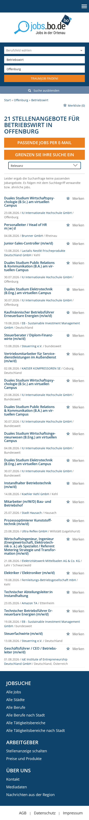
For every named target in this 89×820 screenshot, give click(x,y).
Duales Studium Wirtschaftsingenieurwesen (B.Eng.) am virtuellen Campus (30, 437)
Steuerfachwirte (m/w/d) (23, 633)
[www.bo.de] (44, 24)
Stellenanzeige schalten (26, 750)
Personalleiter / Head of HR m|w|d (25, 226)
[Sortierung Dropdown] (76, 165)
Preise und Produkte (24, 758)
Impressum (73, 812)
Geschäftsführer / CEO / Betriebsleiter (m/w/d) (30, 650)
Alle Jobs (13, 691)
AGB (22, 812)
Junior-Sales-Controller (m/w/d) (28, 243)
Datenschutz (44, 812)
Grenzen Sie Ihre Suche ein (44, 154)
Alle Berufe (15, 707)
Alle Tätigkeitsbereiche (25, 722)
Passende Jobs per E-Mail (44, 142)
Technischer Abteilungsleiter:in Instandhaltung (28, 594)
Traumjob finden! (44, 78)
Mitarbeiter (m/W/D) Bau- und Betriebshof (27, 503)
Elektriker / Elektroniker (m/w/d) (29, 572)
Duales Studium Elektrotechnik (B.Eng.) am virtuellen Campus (28, 291)
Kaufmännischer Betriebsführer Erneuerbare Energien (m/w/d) (29, 314)
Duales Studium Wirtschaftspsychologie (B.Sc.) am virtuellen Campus (29, 202)
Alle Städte (15, 699)
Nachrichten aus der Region (30, 794)
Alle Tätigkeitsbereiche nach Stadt (35, 730)
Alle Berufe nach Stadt (25, 715)
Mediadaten (16, 786)
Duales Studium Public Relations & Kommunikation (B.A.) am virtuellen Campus (29, 266)
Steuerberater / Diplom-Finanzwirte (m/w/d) (28, 337)
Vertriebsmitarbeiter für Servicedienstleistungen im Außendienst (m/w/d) (30, 357)
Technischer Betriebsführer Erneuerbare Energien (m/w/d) (28, 612)
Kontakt (12, 779)
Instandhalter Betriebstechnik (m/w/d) (27, 485)
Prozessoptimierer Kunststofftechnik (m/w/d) (28, 522)
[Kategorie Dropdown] (81, 50)
